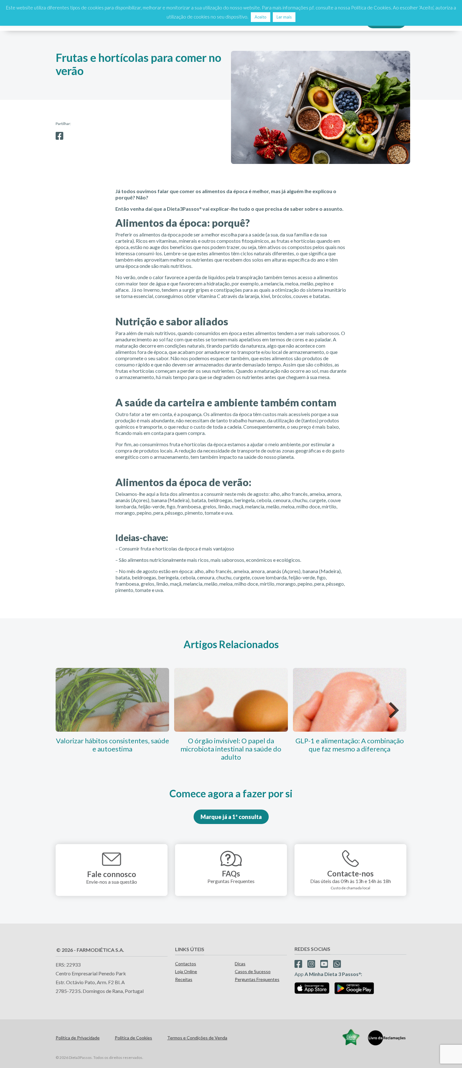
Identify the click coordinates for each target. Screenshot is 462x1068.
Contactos (185, 963)
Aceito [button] (261, 16)
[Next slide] (392, 710)
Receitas (183, 979)
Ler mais (284, 16)
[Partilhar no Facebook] (59, 136)
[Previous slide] (69, 710)
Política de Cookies (133, 1037)
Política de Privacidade (78, 1037)
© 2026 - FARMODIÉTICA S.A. (90, 950)
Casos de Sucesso (253, 971)
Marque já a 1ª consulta (231, 816)
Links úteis (189, 949)
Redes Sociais (312, 949)
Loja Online (186, 971)
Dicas (240, 963)
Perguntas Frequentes (257, 979)
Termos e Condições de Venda (197, 1037)
